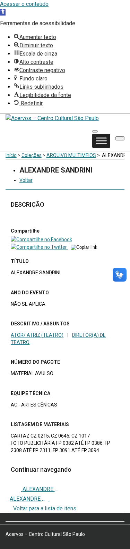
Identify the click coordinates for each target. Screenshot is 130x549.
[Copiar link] (84, 247)
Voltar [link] (26, 180)
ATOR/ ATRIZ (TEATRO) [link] (37, 335)
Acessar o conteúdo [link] (24, 4)
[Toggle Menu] (101, 141)
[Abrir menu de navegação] (95, 131)
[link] (3, 12)
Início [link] (11, 155)
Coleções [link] (31, 155)
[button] (119, 138)
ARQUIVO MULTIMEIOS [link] (71, 155)
